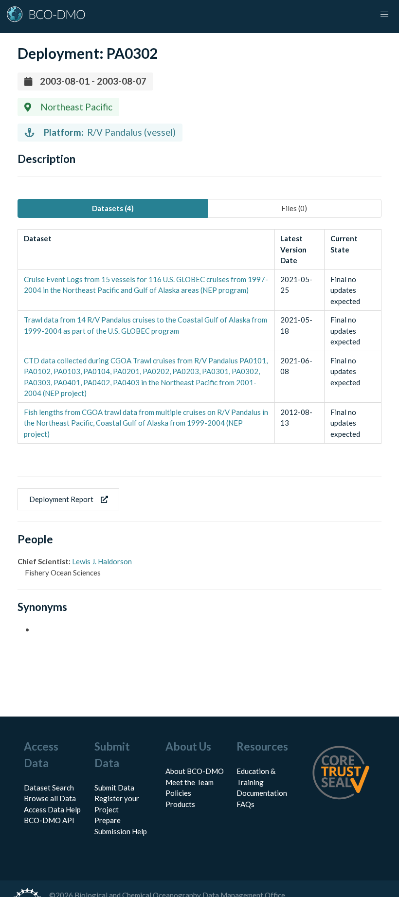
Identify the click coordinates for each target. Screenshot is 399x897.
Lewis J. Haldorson (102, 561)
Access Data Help (52, 809)
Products (180, 804)
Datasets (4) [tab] (113, 208)
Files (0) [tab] (294, 208)
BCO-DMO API (49, 820)
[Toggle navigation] (384, 14)
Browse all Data (50, 798)
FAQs (245, 804)
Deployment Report (61, 499)
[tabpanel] (199, 336)
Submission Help (120, 831)
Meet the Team (189, 782)
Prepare (107, 820)
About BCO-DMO (194, 771)
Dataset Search (49, 787)
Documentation (261, 793)
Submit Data (114, 787)
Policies (178, 793)
